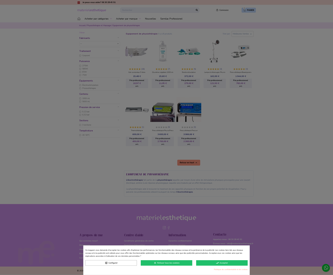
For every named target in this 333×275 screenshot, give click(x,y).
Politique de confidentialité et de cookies (231, 269)
